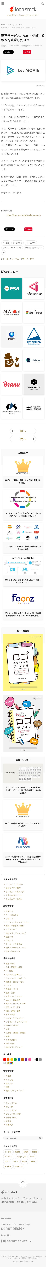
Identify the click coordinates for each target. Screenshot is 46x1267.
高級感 (33, 1161)
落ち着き (8, 1166)
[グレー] (40, 1059)
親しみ (16, 1161)
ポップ (7, 1161)
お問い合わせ (32, 1202)
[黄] (12, 1059)
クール (5, 258)
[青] (19, 1059)
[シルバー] (4, 1063)
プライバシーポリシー (31, 1198)
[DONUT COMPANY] (16, 1241)
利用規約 (24, 1258)
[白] (33, 1059)
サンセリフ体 (30, 243)
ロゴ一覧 (11, 24)
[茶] (22, 1059)
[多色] (12, 1063)
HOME (3, 24)
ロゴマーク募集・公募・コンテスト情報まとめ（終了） (23, 481)
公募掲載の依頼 (7, 1202)
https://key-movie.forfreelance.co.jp (24, 214)
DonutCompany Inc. (26, 1261)
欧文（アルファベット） (33, 248)
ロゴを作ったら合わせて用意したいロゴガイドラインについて (23, 581)
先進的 (17, 1152)
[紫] (26, 1059)
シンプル (15, 258)
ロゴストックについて (10, 1198)
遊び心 (24, 1161)
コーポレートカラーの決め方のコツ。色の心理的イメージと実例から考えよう (23, 514)
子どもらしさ (21, 1156)
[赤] (4, 1059)
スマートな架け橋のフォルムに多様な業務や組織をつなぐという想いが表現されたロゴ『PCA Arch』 (23, 859)
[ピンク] (29, 1059)
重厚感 (34, 1152)
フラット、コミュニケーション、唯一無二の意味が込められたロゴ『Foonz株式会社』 (23, 614)
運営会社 (20, 1202)
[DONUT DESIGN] (13, 1227)
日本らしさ (19, 1166)
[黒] (37, 1059)
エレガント (9, 1156)
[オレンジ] (8, 1059)
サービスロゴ (17, 243)
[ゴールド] (8, 1063)
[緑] (15, 1059)
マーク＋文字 (28, 258)
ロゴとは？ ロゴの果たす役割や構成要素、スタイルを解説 (23, 547)
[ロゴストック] (23, 9)
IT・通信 (19, 24)
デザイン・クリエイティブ (12, 248)
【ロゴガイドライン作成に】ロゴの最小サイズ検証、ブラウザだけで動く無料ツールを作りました (23, 790)
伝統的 (26, 1152)
